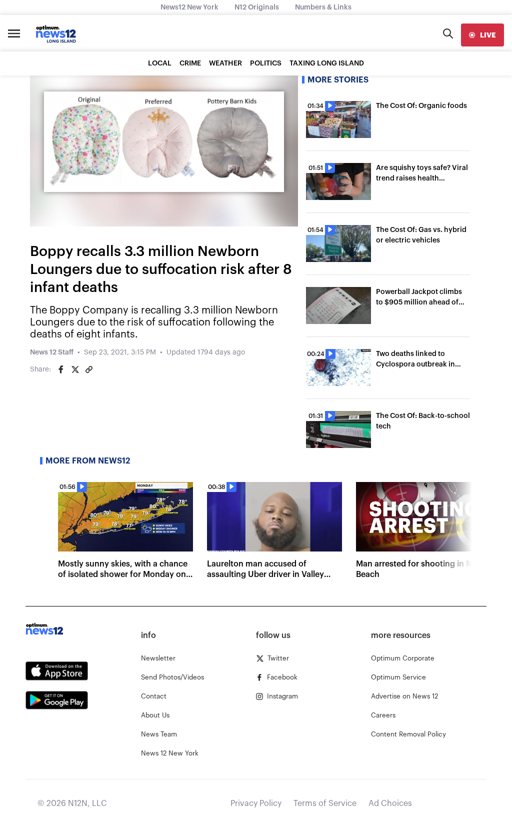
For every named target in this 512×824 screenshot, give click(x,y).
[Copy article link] (89, 370)
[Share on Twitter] (75, 370)
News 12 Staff (52, 352)
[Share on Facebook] (61, 370)
